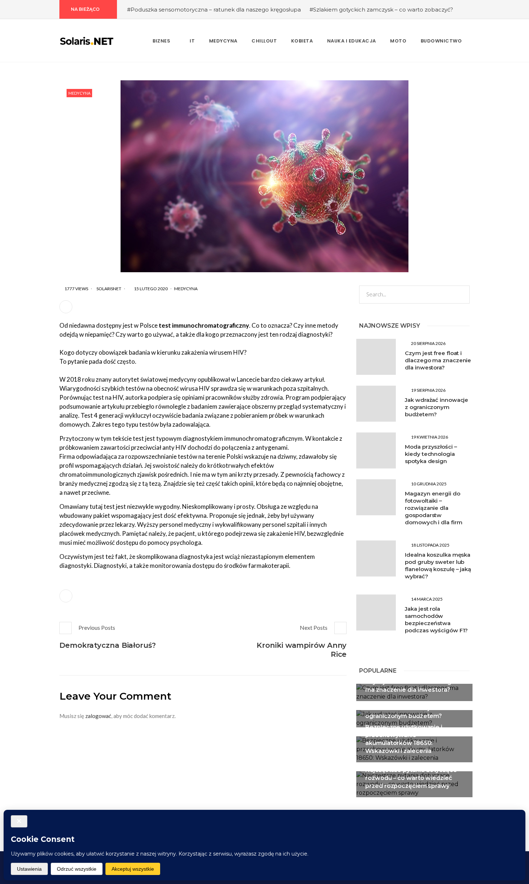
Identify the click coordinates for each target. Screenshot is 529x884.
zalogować (98, 716)
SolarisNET (108, 288)
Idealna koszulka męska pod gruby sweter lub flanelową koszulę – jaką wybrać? (438, 565)
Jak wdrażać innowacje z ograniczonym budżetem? (436, 407)
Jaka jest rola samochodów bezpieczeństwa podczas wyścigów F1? (436, 619)
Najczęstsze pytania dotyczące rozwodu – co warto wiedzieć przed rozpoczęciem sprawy (411, 778)
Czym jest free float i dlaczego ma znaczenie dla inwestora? (438, 360)
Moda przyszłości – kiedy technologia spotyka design (431, 454)
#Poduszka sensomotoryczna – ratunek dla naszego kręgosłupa (214, 9)
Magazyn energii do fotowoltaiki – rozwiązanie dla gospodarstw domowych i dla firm (433, 508)
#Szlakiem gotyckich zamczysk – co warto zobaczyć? (381, 9)
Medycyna (79, 93)
